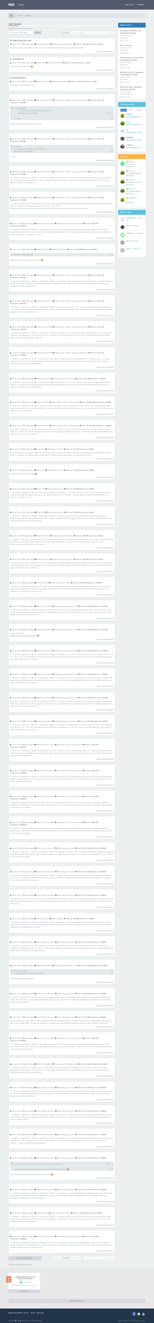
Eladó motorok (127, 94)
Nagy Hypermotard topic (68, 606)
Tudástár (21, 5)
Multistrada (46, 379)
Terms (32, 1313)
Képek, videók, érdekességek (68, 402)
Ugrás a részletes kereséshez (21, 28)
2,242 (140, 117)
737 (139, 148)
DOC (43, 63)
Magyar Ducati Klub (15, 1313)
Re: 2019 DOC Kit (17, 59)
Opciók (57, 1258)
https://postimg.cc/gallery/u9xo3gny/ (23, 636)
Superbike (45, 44)
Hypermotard (46, 606)
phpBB (39, 1321)
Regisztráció (129, 4)
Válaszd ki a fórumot (24, 1258)
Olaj (43, 449)
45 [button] (103, 33)
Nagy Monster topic (63, 583)
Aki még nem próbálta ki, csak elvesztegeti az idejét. (25, 1278)
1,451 (140, 124)
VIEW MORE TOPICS (77, 1301)
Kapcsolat (40, 1313)
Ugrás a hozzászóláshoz (105, 51)
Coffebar (60, 919)
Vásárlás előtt (47, 100)
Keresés (37, 32)
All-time (123, 110)
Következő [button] (110, 33)
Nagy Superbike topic (65, 44)
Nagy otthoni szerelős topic (72, 223)
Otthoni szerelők (48, 223)
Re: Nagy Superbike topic (21, 40)
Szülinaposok (61, 249)
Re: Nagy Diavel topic (133, 182)
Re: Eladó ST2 (131, 164)
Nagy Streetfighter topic (68, 965)
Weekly (139, 110)
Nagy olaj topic (57, 449)
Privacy (26, 1313)
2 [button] (85, 33)
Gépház (124, 79)
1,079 (140, 132)
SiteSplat (27, 1321)
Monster (125, 38)
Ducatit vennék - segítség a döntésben (73, 100)
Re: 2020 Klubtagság (133, 173)
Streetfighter (46, 965)
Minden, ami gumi (48, 848)
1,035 (140, 140)
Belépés (141, 4)
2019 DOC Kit (57, 63)
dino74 (19, 44)
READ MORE (24, 1291)
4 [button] (92, 33)
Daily (131, 110)
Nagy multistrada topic (66, 379)
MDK (11, 5)
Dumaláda (45, 81)
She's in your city (126, 45)
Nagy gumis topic (68, 848)
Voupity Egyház (62, 81)
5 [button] (95, 33)
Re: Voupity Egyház (18, 77)
